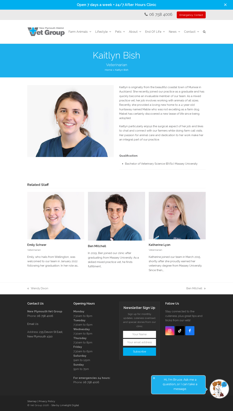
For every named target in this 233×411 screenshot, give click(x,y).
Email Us (32, 324)
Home (108, 69)
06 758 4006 (160, 14)
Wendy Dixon (37, 289)
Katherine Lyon (159, 245)
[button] (225, 5)
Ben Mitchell (97, 246)
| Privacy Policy (46, 401)
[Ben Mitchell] (116, 216)
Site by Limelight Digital (65, 405)
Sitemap (32, 401)
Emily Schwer (36, 245)
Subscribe (139, 351)
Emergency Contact (191, 14)
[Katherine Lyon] (177, 215)
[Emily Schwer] (55, 215)
